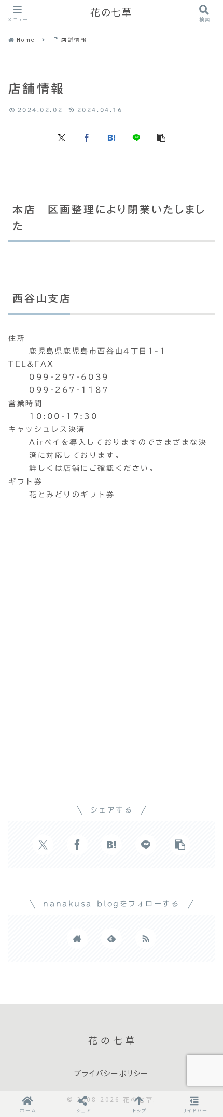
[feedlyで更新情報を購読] (111, 938)
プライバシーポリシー (111, 1073)
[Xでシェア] (61, 136)
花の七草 (111, 13)
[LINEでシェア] (136, 136)
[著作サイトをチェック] (77, 938)
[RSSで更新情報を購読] (145, 938)
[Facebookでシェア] (86, 136)
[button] (161, 136)
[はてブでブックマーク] (111, 136)
